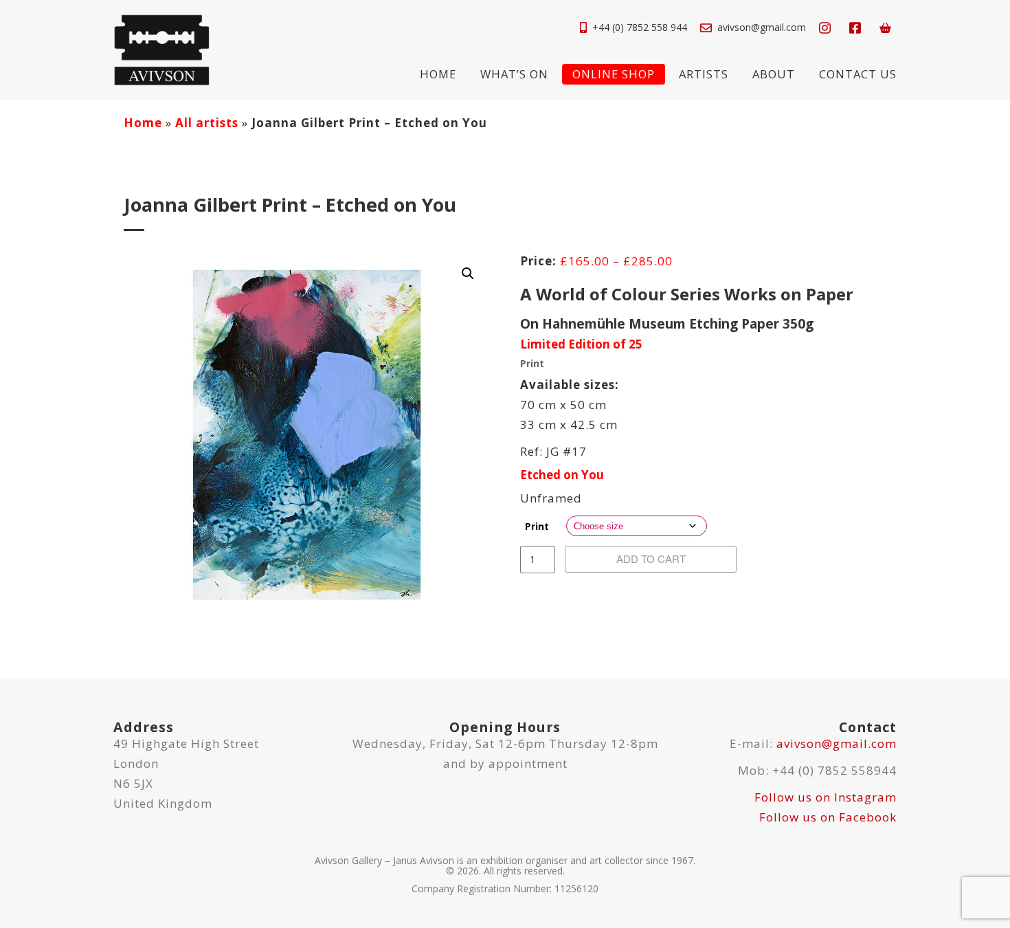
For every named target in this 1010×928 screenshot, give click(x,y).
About (773, 74)
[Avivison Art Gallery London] (161, 48)
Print (537, 526)
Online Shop (613, 74)
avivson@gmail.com (761, 27)
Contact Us (858, 74)
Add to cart (651, 558)
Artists (703, 74)
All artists (206, 123)
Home (438, 74)
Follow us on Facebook (828, 817)
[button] (468, 273)
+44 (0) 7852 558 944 (639, 27)
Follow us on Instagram (825, 797)
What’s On (514, 74)
